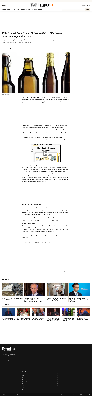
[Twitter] (3, 360)
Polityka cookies (83, 394)
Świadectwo (77, 353)
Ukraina (41, 351)
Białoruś (41, 353)
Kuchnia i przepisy (43, 371)
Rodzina (41, 375)
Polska (4, 9)
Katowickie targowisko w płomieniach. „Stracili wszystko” (83, 319)
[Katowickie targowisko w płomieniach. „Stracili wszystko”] (83, 312)
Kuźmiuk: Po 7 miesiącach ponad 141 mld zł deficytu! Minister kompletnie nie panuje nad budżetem (79, 300)
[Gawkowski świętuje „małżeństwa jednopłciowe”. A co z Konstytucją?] (8, 312)
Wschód (14, 9)
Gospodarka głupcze (61, 375)
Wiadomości (59, 383)
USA (58, 353)
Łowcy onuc (42, 357)
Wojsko (23, 355)
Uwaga (23, 389)
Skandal (24, 371)
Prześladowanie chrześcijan (80, 359)
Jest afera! (34, 9)
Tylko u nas (59, 371)
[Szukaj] (73, 9)
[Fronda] (46, 4)
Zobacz (23, 385)
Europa (58, 351)
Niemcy (58, 357)
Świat (18, 9)
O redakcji (63, 394)
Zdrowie (41, 373)
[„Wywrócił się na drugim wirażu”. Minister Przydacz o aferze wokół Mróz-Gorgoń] (68, 312)
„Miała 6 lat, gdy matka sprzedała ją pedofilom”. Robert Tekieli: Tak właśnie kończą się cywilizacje (53, 319)
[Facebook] (6, 360)
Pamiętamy (24, 357)
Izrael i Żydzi (59, 359)
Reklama (8, 9)
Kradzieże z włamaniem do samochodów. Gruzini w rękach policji (56, 299)
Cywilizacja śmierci (78, 355)
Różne (58, 373)
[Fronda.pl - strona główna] (10, 349)
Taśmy (23, 387)
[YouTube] (9, 360)
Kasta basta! (24, 351)
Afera (23, 373)
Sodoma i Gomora (26, 381)
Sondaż (23, 359)
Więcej (40, 9)
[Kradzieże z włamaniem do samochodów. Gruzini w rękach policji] (57, 289)
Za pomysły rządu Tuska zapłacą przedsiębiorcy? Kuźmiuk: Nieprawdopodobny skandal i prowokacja (34, 300)
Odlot (23, 375)
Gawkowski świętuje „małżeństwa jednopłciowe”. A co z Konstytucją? (8, 319)
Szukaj (87, 9)
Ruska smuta (42, 355)
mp (2, 44)
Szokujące (24, 377)
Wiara (76, 351)
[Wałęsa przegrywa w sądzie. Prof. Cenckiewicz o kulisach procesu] (38, 312)
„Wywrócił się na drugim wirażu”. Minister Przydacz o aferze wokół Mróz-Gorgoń (68, 319)
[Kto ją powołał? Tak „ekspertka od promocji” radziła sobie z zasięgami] (23, 312)
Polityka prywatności (75, 394)
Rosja (41, 349)
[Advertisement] (46, 20)
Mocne (23, 383)
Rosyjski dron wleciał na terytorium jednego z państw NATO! (12, 299)
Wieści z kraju (25, 361)
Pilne (58, 381)
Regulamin (68, 394)
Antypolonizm (25, 365)
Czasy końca (77, 357)
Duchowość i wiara (25, 9)
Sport (58, 379)
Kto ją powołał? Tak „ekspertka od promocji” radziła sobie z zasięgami (23, 319)
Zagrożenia (59, 385)
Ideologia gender (78, 361)
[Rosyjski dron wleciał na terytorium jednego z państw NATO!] (12, 289)
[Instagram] (12, 360)
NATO (58, 355)
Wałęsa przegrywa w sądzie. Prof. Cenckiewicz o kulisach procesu (38, 319)
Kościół (76, 349)
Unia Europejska (60, 349)
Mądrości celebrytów (26, 379)
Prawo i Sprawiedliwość (27, 363)
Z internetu (59, 377)
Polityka (23, 353)
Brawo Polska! (25, 349)
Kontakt (88, 394)
